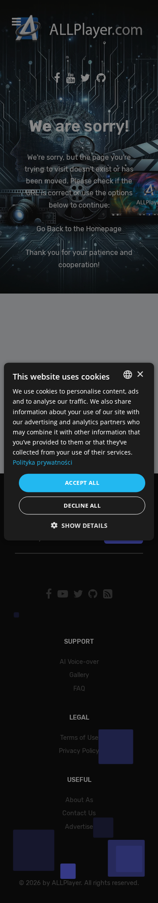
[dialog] (79, 451)
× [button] (139, 374)
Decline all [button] (82, 505)
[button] (79, 525)
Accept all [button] (82, 483)
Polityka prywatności (42, 462)
